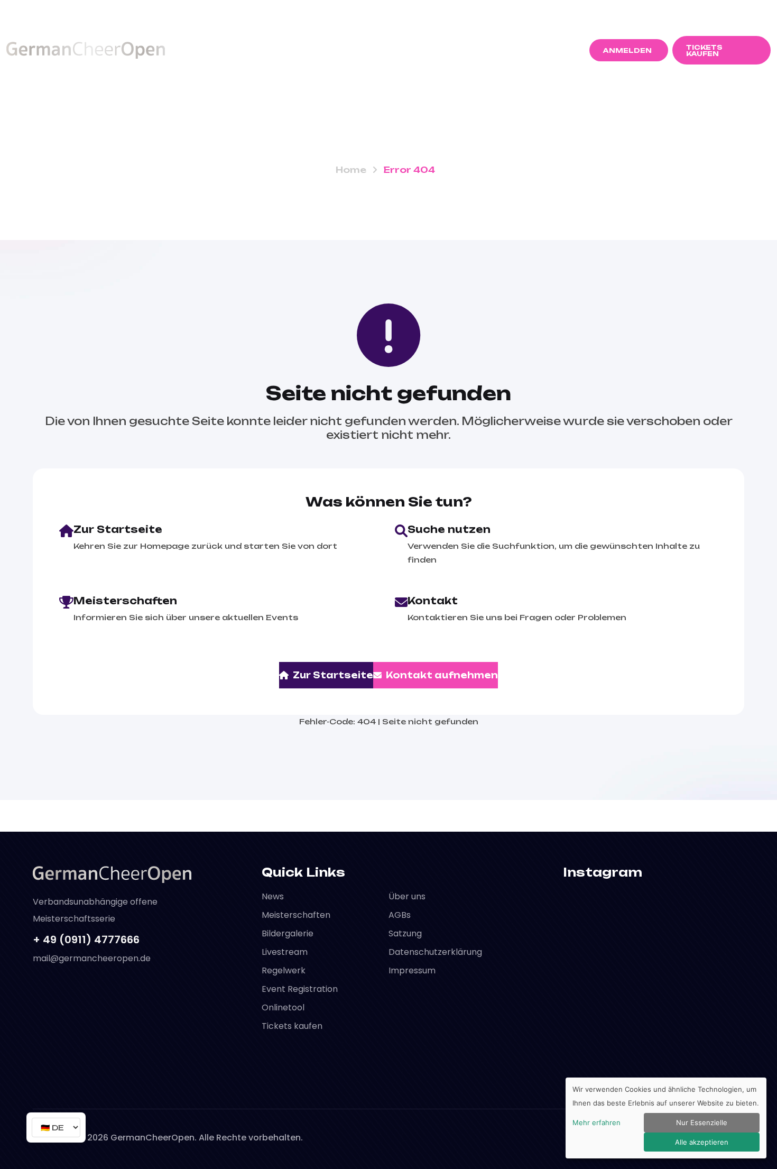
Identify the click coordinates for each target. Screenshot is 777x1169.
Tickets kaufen (292, 1026)
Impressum (412, 970)
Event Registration (300, 989)
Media (463, 49)
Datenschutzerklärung (435, 952)
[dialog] (666, 1118)
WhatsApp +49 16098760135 (205, 11)
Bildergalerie (287, 933)
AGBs (399, 915)
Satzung (405, 933)
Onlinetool (283, 1007)
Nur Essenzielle (701, 1122)
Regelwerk (393, 49)
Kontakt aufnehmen (442, 675)
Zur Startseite (333, 675)
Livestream (285, 952)
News (216, 49)
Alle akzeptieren (701, 1142)
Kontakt (525, 49)
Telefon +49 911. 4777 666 (71, 11)
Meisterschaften (292, 49)
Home (351, 169)
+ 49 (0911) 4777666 (86, 939)
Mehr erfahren (596, 1122)
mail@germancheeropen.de (639, 12)
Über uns (407, 896)
